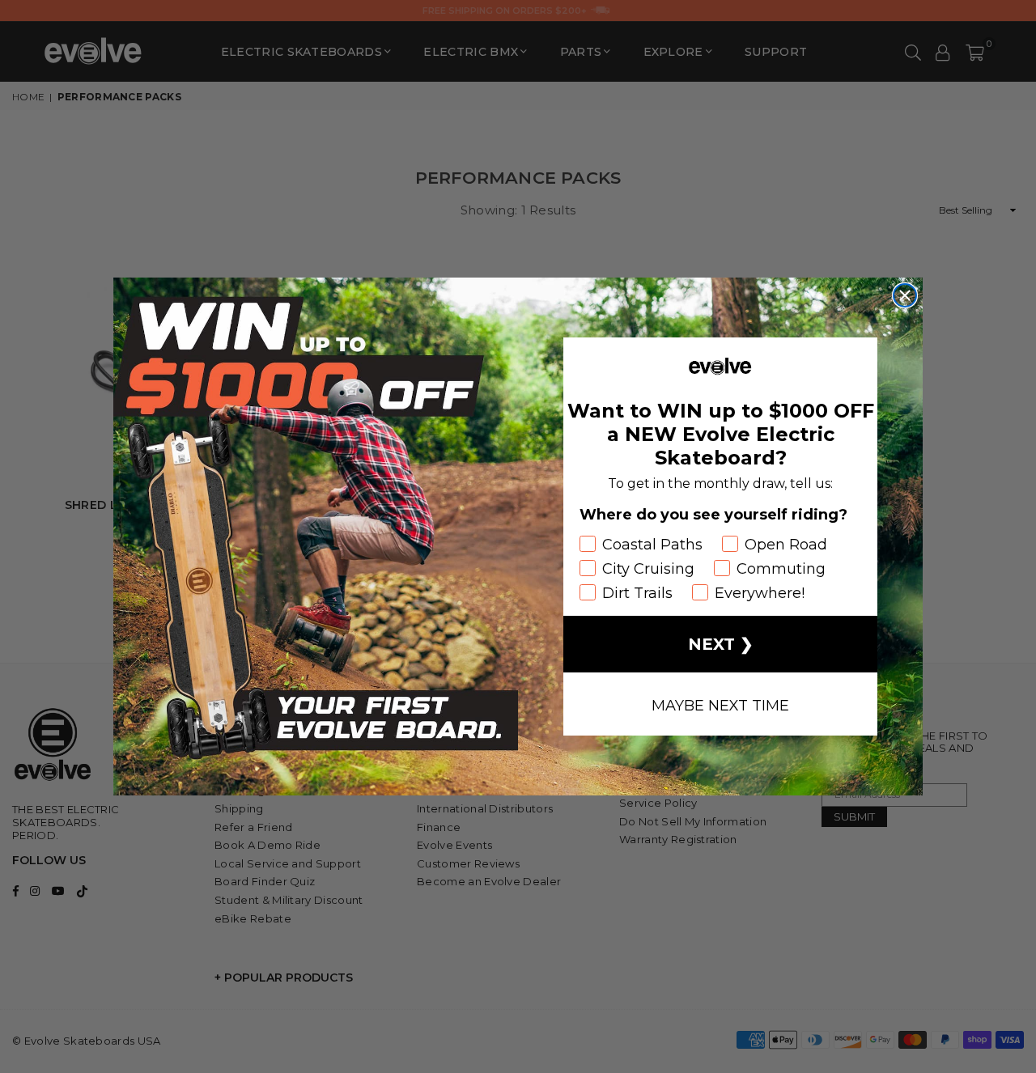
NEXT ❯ (721, 644)
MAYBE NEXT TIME (720, 704)
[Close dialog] (905, 295)
